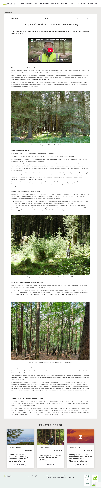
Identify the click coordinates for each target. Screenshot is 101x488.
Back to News (9, 12)
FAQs (77, 3)
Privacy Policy (56, 477)
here (19, 210)
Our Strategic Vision (42, 3)
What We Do (55, 3)
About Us (64, 3)
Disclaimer (64, 477)
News (71, 3)
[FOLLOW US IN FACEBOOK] (32, 476)
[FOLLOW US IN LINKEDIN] (28, 476)
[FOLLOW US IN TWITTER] (36, 476)
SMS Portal (71, 477)
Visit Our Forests (26, 3)
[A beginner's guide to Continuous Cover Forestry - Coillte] (9, 3)
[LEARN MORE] (20, 465)
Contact (90, 3)
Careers (83, 3)
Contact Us (48, 477)
